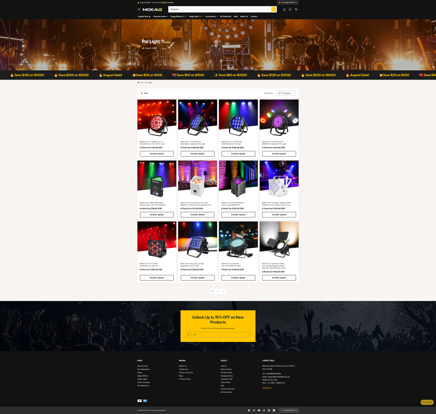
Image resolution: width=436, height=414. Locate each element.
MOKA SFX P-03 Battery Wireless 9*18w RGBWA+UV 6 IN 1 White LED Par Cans (276, 204)
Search (224, 366)
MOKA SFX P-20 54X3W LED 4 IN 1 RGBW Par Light (231, 265)
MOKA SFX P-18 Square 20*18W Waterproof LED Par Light (192, 265)
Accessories (211, 16)
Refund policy (226, 392)
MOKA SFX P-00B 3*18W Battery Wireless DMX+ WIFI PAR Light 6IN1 (152, 204)
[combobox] (222, 9)
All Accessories (143, 382)
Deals (139, 372)
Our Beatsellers (143, 369)
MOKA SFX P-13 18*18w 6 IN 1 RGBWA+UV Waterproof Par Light (274, 143)
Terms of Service (186, 372)
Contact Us (183, 369)
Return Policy (226, 369)
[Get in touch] (290, 9)
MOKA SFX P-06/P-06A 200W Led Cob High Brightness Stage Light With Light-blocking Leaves (274, 266)
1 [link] (212, 291)
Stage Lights (142, 379)
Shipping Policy (227, 376)
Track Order (225, 382)
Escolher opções (157, 154)
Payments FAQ (226, 379)
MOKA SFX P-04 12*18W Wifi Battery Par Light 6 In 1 (149, 265)
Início (142, 82)
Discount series (159, 16)
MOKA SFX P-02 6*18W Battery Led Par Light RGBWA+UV (232, 204)
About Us (182, 366)
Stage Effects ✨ (178, 16)
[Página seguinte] (223, 291)
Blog (181, 376)
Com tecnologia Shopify (158, 410)
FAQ (222, 386)
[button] (139, 9)
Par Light (148, 82)
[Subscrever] (248, 334)
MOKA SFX (146, 410)
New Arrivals (142, 366)
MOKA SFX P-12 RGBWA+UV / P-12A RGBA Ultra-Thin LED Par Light (152, 143)
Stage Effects (142, 376)
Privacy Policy (185, 379)
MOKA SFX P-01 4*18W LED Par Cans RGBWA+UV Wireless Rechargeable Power (196, 204)
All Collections (143, 386)
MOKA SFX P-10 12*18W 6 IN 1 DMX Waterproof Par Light (231, 143)
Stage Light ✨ (195, 16)
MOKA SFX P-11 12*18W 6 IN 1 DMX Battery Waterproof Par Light (192, 143)
